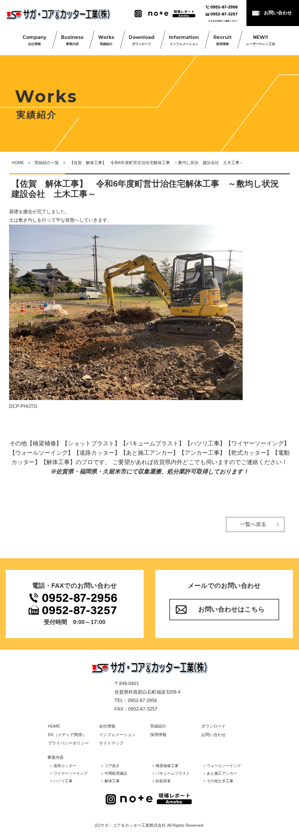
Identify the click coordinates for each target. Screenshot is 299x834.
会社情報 (107, 726)
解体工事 (112, 781)
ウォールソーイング (224, 766)
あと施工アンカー (222, 773)
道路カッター (64, 766)
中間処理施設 (116, 773)
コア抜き (112, 766)
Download (141, 40)
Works (106, 40)
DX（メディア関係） (67, 734)
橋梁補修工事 (167, 766)
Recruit (222, 40)
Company (34, 40)
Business (72, 40)
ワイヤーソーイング (70, 773)
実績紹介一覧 (46, 162)
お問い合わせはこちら (231, 609)
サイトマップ (111, 743)
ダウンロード (213, 726)
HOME (18, 162)
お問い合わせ (278, 12)
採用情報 (158, 734)
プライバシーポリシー (68, 743)
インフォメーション (117, 734)
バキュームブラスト (173, 773)
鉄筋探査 (163, 781)
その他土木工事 (220, 781)
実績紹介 (158, 726)
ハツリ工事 (62, 781)
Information (184, 40)
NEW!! (260, 40)
